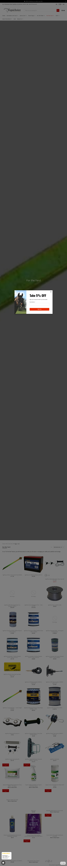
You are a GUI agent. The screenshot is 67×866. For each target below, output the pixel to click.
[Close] (51, 291)
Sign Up (39, 309)
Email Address (32, 302)
